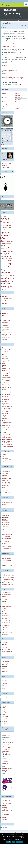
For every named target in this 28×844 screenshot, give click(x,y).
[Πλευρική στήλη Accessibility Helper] (26, 4)
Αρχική (2, 20)
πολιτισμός (9, 278)
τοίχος (4, 73)
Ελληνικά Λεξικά (6, 394)
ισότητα (7, 270)
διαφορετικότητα (6, 256)
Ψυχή (7, 238)
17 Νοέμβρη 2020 (6, 803)
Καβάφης (4, 687)
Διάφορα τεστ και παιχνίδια (19, 94)
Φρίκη (4, 108)
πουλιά (1, 281)
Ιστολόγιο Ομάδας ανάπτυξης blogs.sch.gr (6, 301)
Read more (19, 841)
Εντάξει (9, 841)
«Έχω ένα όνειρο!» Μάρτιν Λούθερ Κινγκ (13, 77)
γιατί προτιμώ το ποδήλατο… (17, 79)
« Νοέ (2, 144)
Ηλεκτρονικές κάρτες (7, 298)
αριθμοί (3, 251)
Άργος (4, 216)
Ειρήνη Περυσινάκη (7, 606)
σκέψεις (3, 286)
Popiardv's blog (6, 471)
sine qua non (5, 473)
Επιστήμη (4, 718)
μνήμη (7, 275)
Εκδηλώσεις (5, 97)
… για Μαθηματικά (6, 592)
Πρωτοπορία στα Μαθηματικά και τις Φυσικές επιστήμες (7, 436)
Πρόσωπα (17, 104)
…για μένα (8, 20)
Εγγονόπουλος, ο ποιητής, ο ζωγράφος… (6, 681)
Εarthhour (4, 646)
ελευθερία (3, 261)
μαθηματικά (5, 272)
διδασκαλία (3, 258)
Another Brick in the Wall (8, 46)
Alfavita (3, 348)
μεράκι (2, 275)
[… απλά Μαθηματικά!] (7, 194)
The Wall (4, 65)
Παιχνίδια (3, 230)
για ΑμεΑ (4, 312)
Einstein (1, 216)
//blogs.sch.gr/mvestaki (8, 581)
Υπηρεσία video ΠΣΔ (7, 439)
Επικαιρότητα (18, 97)
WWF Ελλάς (4, 644)
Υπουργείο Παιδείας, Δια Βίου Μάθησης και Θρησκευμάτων (7, 442)
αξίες (9, 248)
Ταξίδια (3, 238)
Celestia (4, 454)
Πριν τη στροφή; (6, 492)
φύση (10, 286)
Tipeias (3, 477)
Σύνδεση (8, 5)
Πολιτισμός (5, 104)
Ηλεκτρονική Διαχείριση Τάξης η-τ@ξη (7, 527)
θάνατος (7, 266)
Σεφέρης (4, 688)
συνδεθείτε (20, 84)
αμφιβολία (3, 243)
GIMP (3, 456)
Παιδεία (10, 70)
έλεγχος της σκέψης (18, 72)
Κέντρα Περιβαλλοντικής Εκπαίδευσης (6, 422)
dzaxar (10, 25)
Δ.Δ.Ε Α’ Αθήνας (5, 382)
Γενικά (4, 93)
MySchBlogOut (5, 470)
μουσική (11, 275)
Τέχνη (3, 106)
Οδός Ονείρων (5, 327)
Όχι (13, 841)
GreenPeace (5, 642)
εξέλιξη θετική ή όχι (4, 263)
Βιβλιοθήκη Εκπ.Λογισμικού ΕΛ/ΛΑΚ (7, 459)
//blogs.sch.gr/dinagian (8, 577)
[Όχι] (26, 838)
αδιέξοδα (4, 241)
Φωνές (17, 108)
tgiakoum (4, 475)
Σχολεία (14, 70)
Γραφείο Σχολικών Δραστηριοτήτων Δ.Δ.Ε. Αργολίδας (6, 378)
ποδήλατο (2, 278)
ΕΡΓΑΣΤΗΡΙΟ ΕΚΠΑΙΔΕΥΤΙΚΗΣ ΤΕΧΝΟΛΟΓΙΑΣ (6, 398)
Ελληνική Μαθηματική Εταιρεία (5, 610)
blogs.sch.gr (5, 296)
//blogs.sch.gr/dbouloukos (8, 575)
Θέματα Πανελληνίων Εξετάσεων (5, 416)
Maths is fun (5, 358)
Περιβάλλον (18, 101)
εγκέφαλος (9, 258)
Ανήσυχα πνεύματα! (7, 706)
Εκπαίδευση (10, 72)
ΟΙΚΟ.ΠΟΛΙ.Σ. (5, 647)
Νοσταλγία (18, 99)
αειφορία (10, 241)
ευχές (10, 263)
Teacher (4, 363)
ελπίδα (9, 261)
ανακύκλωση (8, 243)
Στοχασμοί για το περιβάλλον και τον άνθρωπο (7, 651)
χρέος (1, 289)
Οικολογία (7, 227)
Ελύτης (3, 685)
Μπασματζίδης (5, 489)
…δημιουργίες (16, 20)
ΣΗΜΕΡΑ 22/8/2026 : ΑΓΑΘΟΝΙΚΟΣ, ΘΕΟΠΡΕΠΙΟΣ (7, 165)
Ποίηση (4, 719)
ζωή (2, 266)
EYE (3, 353)
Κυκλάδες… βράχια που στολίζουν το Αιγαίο (6, 485)
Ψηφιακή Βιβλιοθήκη (7, 446)
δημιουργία (4, 254)
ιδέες (2, 269)
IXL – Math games (6, 594)
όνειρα (5, 289)
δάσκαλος (12, 251)
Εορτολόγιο (4, 159)
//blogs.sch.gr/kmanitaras (8, 579)
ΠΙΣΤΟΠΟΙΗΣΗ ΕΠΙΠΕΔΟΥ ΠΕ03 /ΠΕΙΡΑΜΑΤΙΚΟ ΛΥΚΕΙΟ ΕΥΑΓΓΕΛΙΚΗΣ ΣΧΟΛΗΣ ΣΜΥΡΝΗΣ (7, 545)
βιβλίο (8, 251)
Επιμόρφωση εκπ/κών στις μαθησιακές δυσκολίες (7, 502)
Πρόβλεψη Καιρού (6, 332)
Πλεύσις (4, 432)
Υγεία (16, 106)
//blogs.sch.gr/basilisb (7, 574)
